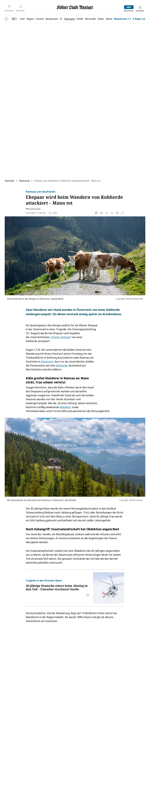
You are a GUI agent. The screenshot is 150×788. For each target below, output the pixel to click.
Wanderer (65, 407)
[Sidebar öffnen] (14, 19)
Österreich (47, 361)
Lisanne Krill (35, 208)
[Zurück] (6, 19)
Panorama (24, 180)
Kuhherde (61, 365)
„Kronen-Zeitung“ (60, 337)
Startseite (9, 180)
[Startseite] (75, 7)
